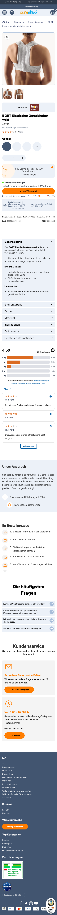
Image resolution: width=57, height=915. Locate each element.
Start (8, 22)
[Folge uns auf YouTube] (36, 903)
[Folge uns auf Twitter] (26, 903)
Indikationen (12, 324)
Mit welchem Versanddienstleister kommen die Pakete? (25, 620)
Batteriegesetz (8, 767)
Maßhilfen (6, 781)
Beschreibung (13, 241)
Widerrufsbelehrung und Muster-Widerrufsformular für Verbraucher (17, 792)
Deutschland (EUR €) (12, 895)
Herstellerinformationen (19, 338)
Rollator (5, 840)
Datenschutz (7, 774)
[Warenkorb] (52, 12)
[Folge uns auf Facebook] (21, 903)
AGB (4, 764)
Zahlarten (6, 797)
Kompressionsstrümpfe (12, 850)
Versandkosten (8, 787)
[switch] (50, 910)
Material (9, 318)
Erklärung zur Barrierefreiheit (15, 777)
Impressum (7, 770)
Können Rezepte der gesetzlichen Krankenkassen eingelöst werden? (20, 612)
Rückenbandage (35, 22)
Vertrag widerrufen (15, 826)
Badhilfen (6, 847)
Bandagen (19, 22)
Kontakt (5, 810)
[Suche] (12, 12)
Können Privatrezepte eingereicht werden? (24, 604)
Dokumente (11, 331)
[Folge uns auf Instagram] (31, 903)
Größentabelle (13, 304)
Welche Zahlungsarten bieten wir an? (22, 628)
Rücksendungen (9, 784)
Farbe (8, 311)
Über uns (6, 813)
